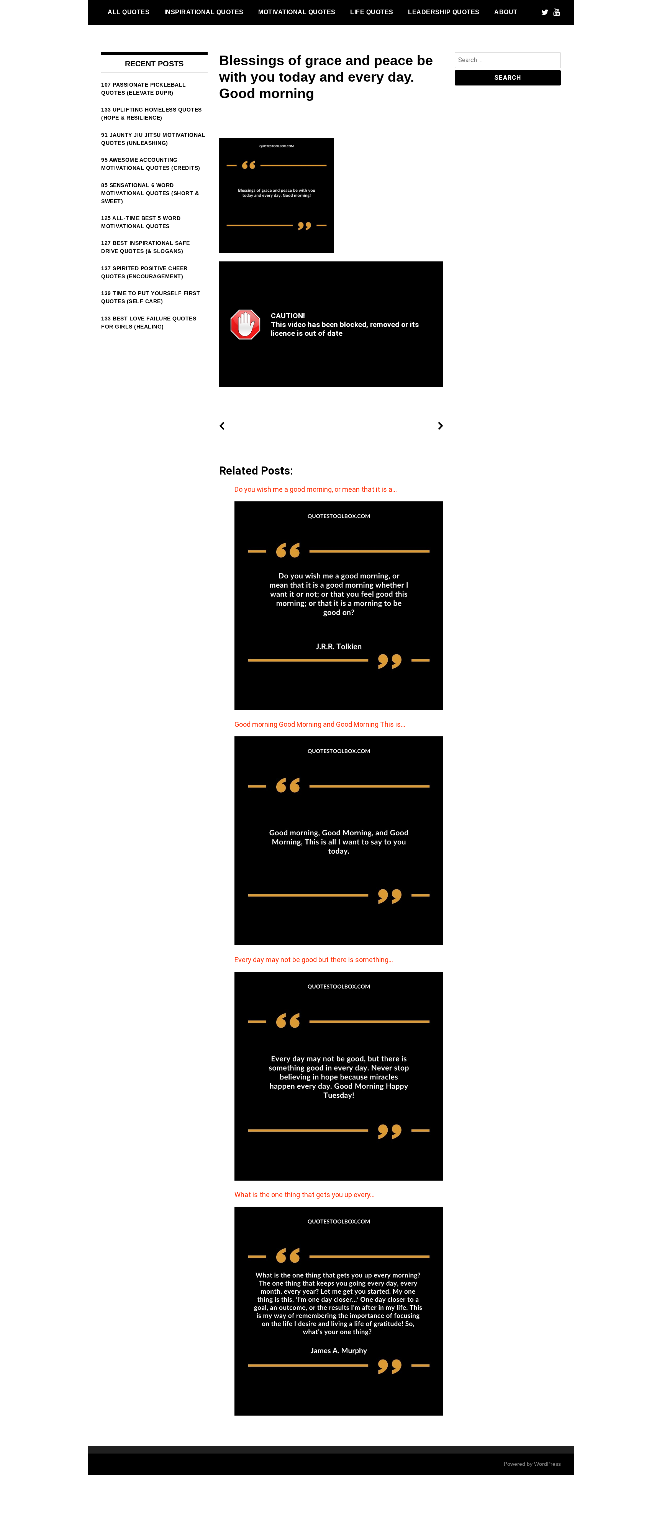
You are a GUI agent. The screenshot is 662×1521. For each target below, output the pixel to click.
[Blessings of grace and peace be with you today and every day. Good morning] (276, 251)
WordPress (547, 1464)
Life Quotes (371, 11)
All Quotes (128, 11)
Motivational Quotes (297, 11)
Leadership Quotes (444, 11)
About (506, 11)
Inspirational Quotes (204, 11)
